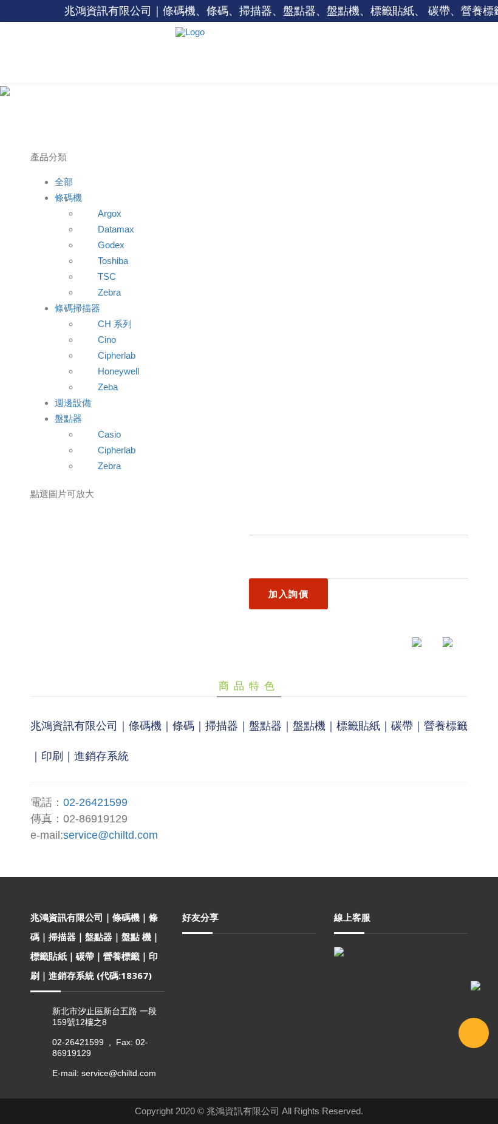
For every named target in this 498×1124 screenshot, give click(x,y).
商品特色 (249, 686)
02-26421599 (95, 802)
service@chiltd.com (110, 835)
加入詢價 (288, 594)
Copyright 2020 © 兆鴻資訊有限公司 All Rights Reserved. (249, 1111)
